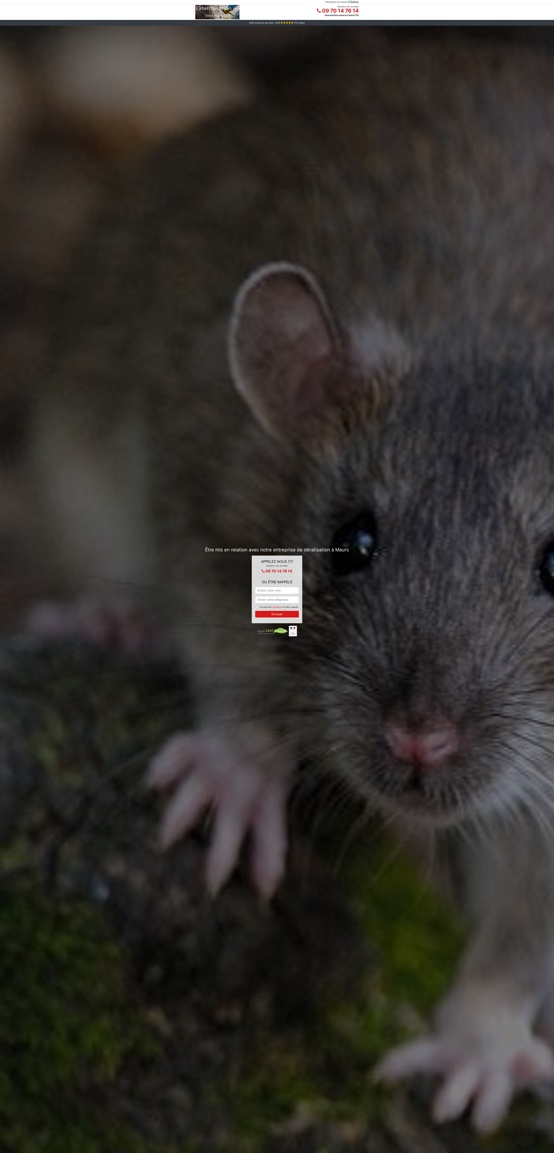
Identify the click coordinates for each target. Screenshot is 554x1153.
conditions (277, 607)
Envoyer (277, 614)
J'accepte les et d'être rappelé (278, 607)
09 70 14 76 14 (340, 11)
